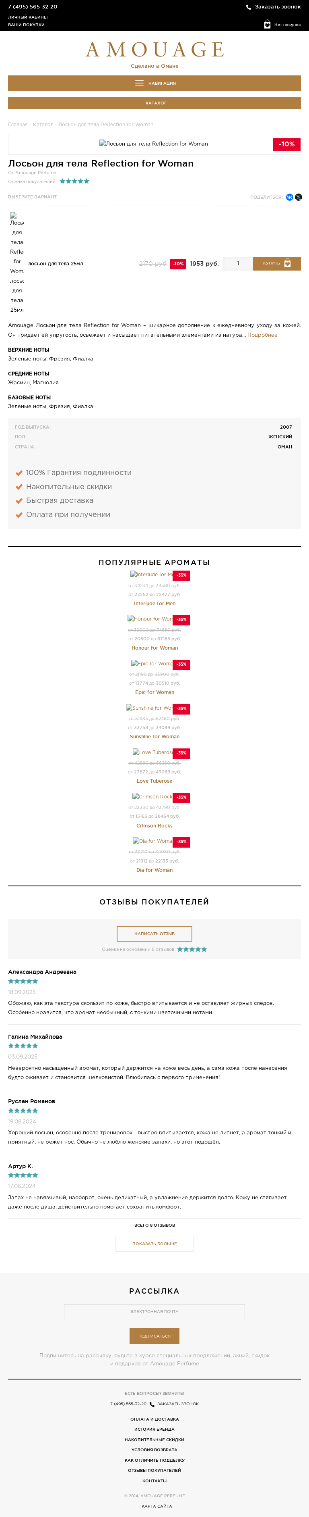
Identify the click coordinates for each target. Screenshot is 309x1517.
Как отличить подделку (155, 1460)
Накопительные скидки (154, 1440)
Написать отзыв (154, 933)
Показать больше (154, 1244)
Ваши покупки (26, 25)
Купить (271, 263)
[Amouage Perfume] (154, 48)
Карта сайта (157, 1507)
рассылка (154, 1291)
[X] (298, 197)
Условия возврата (154, 1450)
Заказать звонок (278, 6)
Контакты (154, 1481)
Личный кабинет (28, 17)
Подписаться (154, 1336)
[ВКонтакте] (289, 197)
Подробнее (262, 335)
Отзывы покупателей (154, 1470)
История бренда (154, 1429)
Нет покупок (287, 25)
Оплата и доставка (154, 1419)
